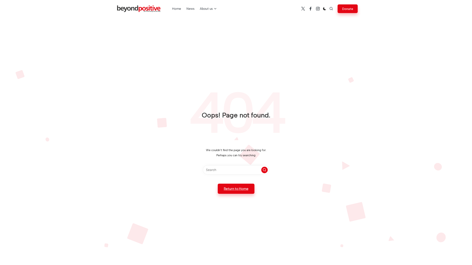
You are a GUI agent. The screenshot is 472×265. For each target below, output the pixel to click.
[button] (348, 8)
